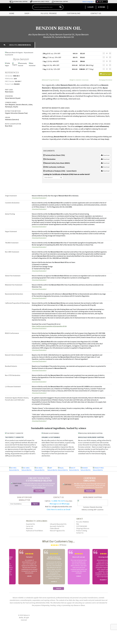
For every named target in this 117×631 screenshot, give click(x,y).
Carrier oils (29, 526)
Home (11, 13)
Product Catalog (81, 531)
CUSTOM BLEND (73, 13)
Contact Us (95, 13)
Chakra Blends (54, 528)
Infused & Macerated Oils (58, 524)
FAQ (77, 524)
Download (106, 155)
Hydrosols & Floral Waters (34, 531)
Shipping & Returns (82, 528)
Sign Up (35, 504)
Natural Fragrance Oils (57, 531)
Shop (27, 13)
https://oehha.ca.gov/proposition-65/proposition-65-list (49, 326)
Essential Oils (30, 524)
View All (58, 588)
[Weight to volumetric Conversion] (79, 80)
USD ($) (101, 1)
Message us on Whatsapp (59, 504)
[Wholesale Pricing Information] (50, 80)
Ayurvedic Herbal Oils (57, 526)
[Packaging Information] (105, 80)
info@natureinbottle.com (62, 506)
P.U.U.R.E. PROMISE (49, 13)
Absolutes (29, 528)
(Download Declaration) (39, 198)
